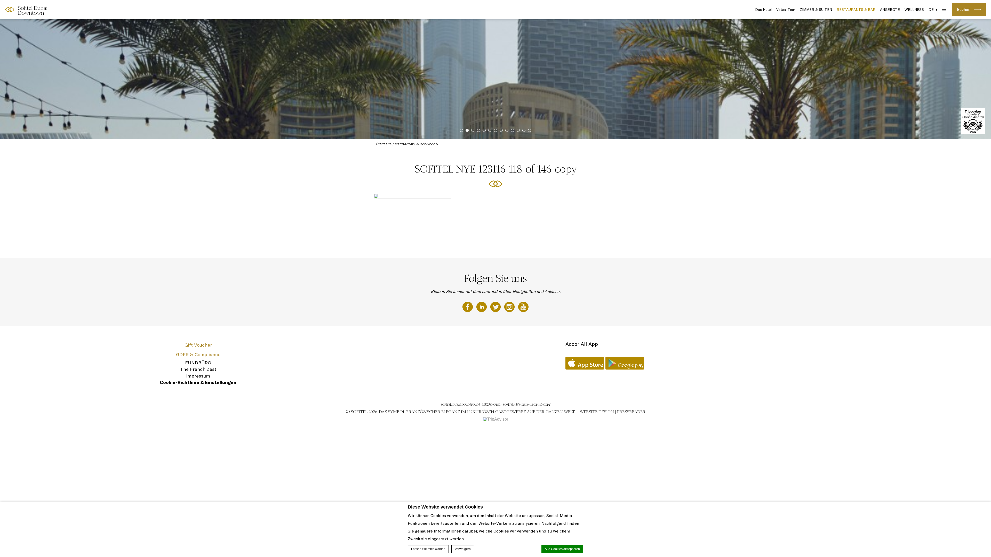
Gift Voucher (198, 345)
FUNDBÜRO (198, 363)
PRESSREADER (631, 411)
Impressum (198, 376)
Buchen (963, 9)
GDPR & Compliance (198, 354)
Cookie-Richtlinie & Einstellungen (198, 382)
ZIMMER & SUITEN (816, 9)
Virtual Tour (785, 9)
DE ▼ (933, 9)
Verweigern (463, 549)
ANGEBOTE (890, 9)
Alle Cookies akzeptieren (562, 549)
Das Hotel (763, 9)
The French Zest (198, 369)
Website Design (597, 411)
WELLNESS (914, 9)
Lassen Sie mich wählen (428, 549)
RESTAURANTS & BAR (856, 9)
